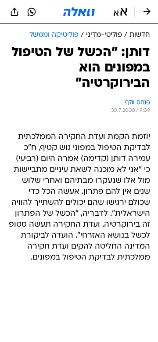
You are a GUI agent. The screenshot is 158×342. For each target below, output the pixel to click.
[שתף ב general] (14, 12)
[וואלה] (79, 11)
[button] (120, 12)
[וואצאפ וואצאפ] (31, 11)
